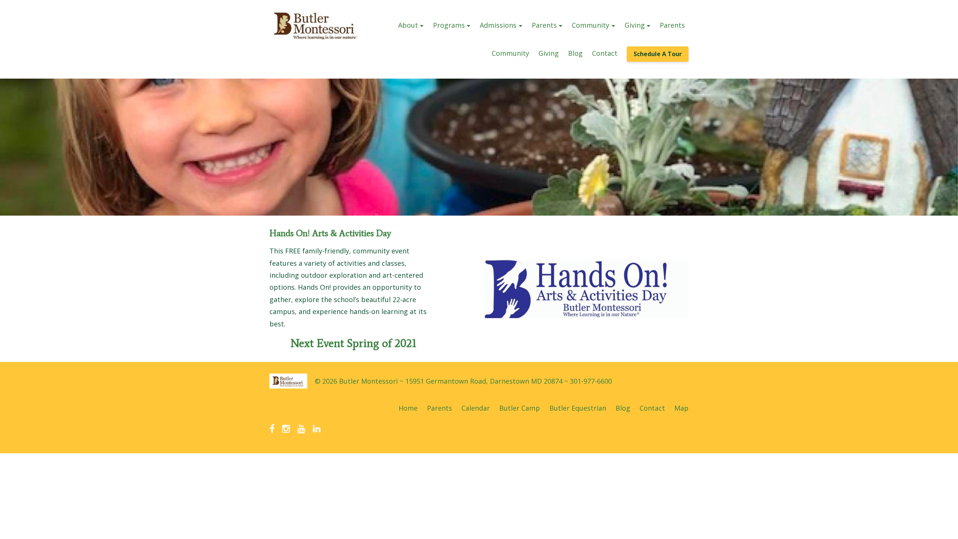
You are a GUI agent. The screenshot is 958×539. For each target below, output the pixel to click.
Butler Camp (519, 408)
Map (681, 408)
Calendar (475, 408)
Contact (604, 53)
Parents (544, 25)
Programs (449, 25)
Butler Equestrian (577, 408)
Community (590, 25)
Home (408, 408)
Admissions (498, 25)
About (408, 25)
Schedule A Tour (658, 54)
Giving (635, 25)
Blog (575, 53)
